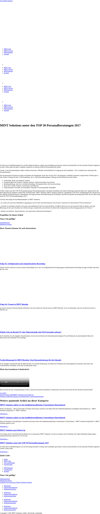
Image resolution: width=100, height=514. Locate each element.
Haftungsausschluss (10, 489)
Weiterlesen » (4, 414)
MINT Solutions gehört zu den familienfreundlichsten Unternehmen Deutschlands (32, 405)
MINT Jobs (7, 49)
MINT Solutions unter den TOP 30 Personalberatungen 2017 (24, 443)
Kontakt (6, 54)
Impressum (7, 486)
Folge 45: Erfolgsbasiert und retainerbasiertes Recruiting (22, 264)
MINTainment (8, 52)
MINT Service (8, 51)
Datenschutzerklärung (10, 487)
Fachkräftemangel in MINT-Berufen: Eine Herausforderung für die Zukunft (31, 360)
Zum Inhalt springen (6, 1)
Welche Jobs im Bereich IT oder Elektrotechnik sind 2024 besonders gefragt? (31, 332)
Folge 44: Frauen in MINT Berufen (14, 304)
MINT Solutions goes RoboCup (12, 430)
